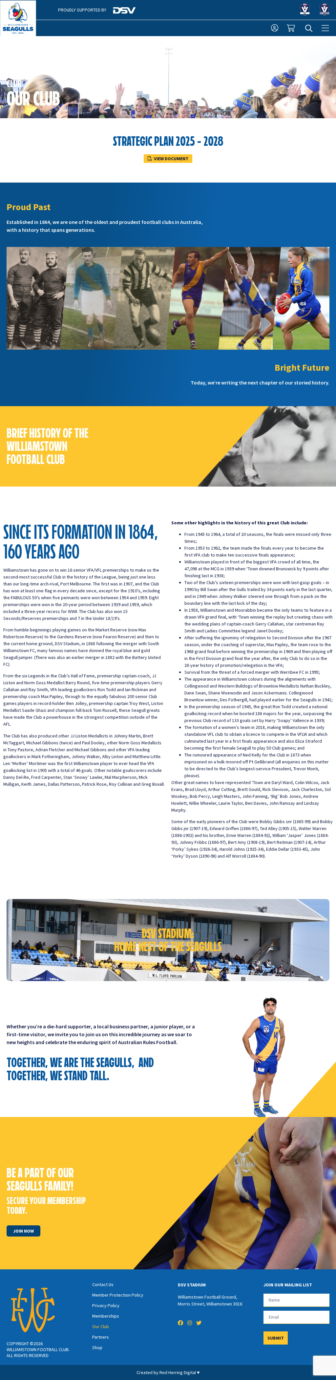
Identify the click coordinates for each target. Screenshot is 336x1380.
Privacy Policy (105, 1305)
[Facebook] (180, 1322)
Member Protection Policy (117, 1295)
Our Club (100, 1326)
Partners (100, 1337)
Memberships (105, 1316)
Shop (97, 1347)
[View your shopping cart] (292, 28)
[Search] (308, 28)
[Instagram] (189, 1322)
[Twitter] (198, 1322)
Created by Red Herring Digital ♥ (168, 1372)
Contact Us (103, 1284)
